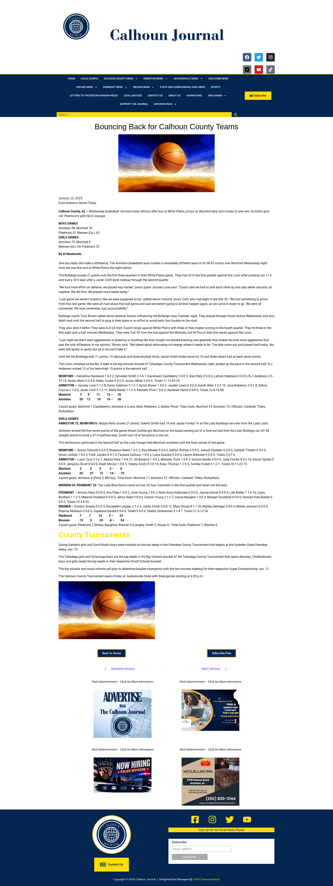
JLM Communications (206, 879)
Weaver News (141, 87)
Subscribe (179, 842)
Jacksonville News (185, 78)
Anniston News (153, 78)
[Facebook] (247, 57)
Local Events (89, 78)
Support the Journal (134, 104)
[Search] (236, 114)
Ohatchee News (218, 78)
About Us (174, 95)
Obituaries (215, 95)
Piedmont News (113, 87)
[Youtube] (259, 69)
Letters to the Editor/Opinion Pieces (94, 95)
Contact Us (155, 95)
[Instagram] (270, 57)
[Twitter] (259, 57)
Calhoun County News (118, 78)
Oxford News (84, 87)
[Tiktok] (270, 69)
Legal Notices (133, 95)
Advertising (194, 95)
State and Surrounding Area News (182, 87)
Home (71, 78)
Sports (215, 87)
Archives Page (163, 104)
